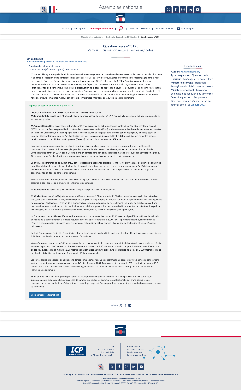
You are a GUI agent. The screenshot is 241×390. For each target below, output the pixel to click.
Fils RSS (145, 381)
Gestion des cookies (157, 381)
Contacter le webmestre (131, 381)
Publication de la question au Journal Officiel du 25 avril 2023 (56, 62)
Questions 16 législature (92, 36)
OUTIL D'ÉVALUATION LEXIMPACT (161, 374)
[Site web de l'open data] (149, 351)
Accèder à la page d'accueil (120, 17)
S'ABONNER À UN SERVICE (131, 374)
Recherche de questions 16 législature (122, 36)
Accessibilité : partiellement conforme (105, 381)
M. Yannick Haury (190, 72)
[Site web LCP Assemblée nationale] (92, 351)
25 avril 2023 (198, 105)
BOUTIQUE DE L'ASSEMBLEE (75, 374)
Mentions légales (82, 381)
